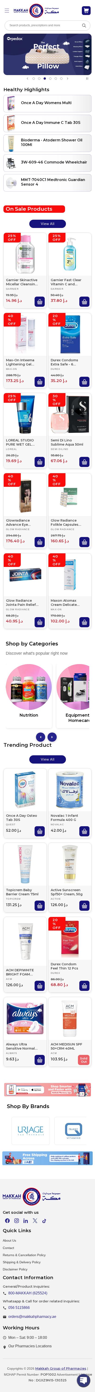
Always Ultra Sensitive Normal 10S (20, 1046)
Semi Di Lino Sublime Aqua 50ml (67, 442)
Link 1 (21, 1096)
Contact (8, 1248)
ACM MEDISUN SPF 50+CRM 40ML (66, 1046)
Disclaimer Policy (15, 1269)
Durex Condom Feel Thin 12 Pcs (64, 966)
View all (47, 224)
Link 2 (42, 1096)
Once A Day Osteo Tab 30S (21, 818)
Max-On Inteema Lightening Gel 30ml (20, 362)
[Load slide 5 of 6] (56, 78)
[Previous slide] (27, 78)
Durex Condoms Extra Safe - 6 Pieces (64, 362)
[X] (35, 1220)
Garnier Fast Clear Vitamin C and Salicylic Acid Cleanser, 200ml (66, 282)
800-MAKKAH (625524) (27, 1293)
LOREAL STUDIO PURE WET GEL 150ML (20, 442)
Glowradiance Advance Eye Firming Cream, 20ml (19, 522)
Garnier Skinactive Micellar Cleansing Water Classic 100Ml (21, 282)
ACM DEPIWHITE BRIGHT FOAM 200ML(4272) (20, 972)
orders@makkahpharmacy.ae (32, 1317)
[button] (7, 11)
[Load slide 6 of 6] (61, 78)
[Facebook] (7, 1220)
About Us (9, 1240)
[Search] (84, 25)
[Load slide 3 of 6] (45, 78)
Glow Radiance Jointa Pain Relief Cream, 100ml (21, 602)
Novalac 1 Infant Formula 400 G (64, 818)
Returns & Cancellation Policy (24, 1255)
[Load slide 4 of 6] (50, 78)
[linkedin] (25, 1220)
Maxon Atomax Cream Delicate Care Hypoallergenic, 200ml (64, 602)
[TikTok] (44, 1220)
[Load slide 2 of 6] (39, 78)
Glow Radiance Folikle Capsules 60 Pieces (64, 522)
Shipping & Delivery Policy (22, 1262)
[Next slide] (67, 78)
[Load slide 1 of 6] (33, 78)
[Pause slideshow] (88, 78)
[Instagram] (16, 1220)
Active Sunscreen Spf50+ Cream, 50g (67, 892)
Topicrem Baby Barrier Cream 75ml (22, 892)
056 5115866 (19, 1308)
